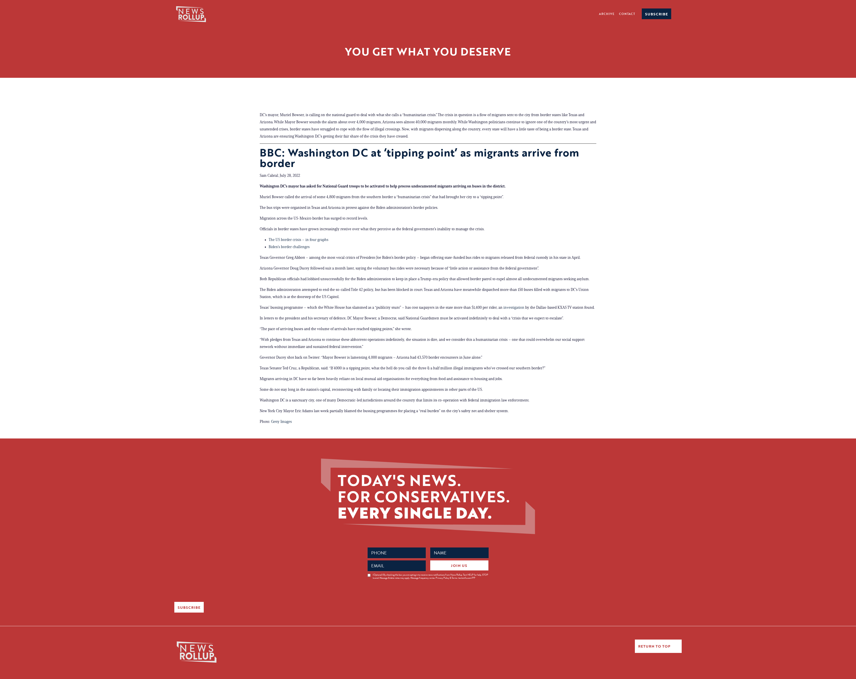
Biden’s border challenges (289, 247)
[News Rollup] (191, 13)
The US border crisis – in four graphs (298, 239)
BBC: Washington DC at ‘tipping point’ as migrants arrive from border (419, 158)
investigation (513, 307)
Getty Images (281, 421)
